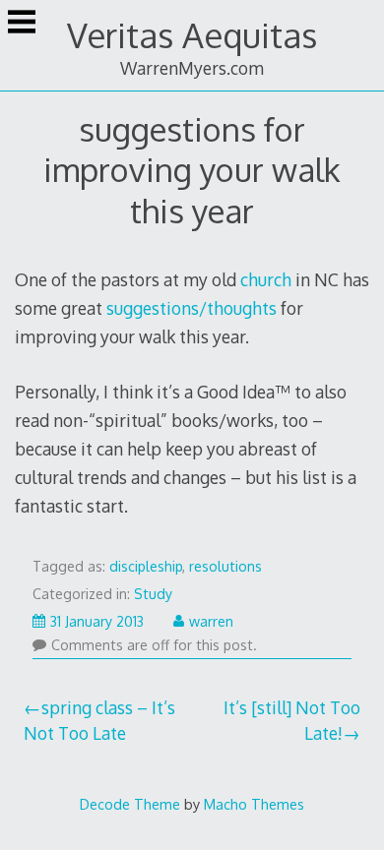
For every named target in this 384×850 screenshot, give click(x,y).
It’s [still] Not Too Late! (292, 720)
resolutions (225, 566)
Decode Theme (130, 804)
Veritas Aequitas (192, 35)
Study (153, 593)
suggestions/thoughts (191, 308)
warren (211, 621)
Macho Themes (254, 804)
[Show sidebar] (21, 23)
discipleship (145, 566)
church (265, 279)
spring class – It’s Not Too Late (100, 720)
